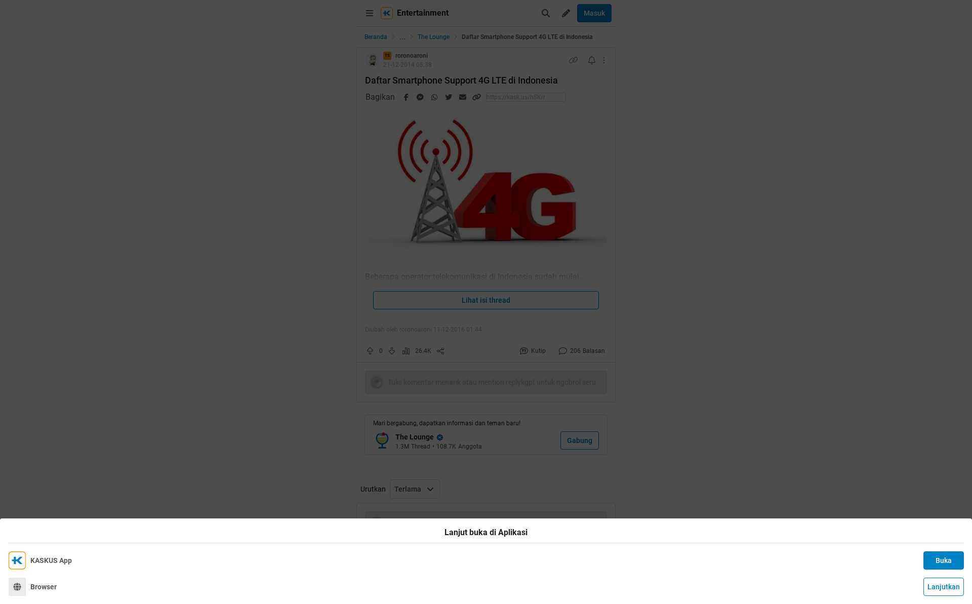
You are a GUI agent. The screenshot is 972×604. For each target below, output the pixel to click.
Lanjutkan (943, 587)
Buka (944, 560)
